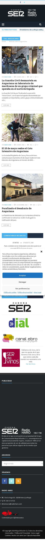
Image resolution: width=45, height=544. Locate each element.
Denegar (22, 282)
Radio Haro (7, 77)
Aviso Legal (37, 292)
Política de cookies (10, 292)
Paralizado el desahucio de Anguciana (16, 209)
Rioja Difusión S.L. (21, 531)
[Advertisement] (22, 403)
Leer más (6, 105)
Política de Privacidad (22, 533)
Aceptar (22, 275)
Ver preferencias (22, 288)
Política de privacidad (25, 292)
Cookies (8, 535)
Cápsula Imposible (33, 535)
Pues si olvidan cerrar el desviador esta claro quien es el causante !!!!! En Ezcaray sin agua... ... (22, 247)
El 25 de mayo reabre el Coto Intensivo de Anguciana (17, 150)
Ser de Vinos (30, 364)
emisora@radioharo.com (13, 504)
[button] (41, 251)
